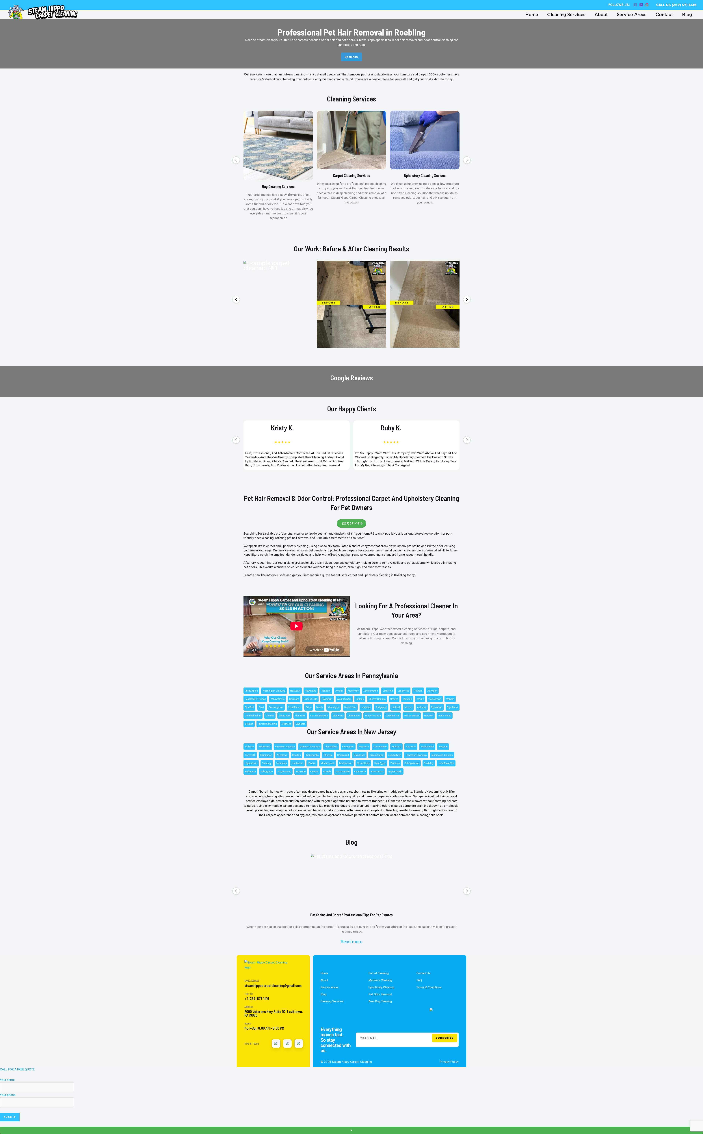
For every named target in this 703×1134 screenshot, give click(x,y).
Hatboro (418, 690)
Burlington (250, 771)
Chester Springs (377, 699)
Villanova (286, 723)
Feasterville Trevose (255, 699)
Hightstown (251, 763)
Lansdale (366, 707)
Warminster (350, 707)
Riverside (301, 771)
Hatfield (396, 707)
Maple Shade (395, 771)
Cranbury (266, 763)
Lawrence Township (416, 755)
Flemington (266, 755)
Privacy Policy (449, 1061)
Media (319, 707)
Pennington (348, 746)
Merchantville (342, 771)
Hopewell (411, 746)
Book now (351, 57)
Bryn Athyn (436, 707)
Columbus (281, 763)
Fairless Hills (310, 699)
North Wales (444, 715)
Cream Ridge (376, 755)
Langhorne (403, 690)
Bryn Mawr (452, 707)
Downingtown (276, 707)
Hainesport (343, 755)
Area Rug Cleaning (380, 1001)
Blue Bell (249, 707)
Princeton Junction (285, 746)
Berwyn (394, 699)
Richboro (326, 690)
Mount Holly (363, 763)
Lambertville (394, 755)
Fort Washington (319, 715)
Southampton (370, 690)
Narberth (428, 715)
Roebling (429, 763)
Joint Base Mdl (446, 763)
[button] (236, 160)
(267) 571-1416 (352, 523)
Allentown (282, 755)
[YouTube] (287, 1043)
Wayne (420, 699)
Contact (664, 14)
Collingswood (411, 763)
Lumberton (297, 763)
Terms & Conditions (429, 987)
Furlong (360, 699)
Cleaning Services (566, 14)
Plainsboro (359, 755)
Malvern (450, 699)
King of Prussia (373, 715)
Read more (351, 941)
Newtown (295, 690)
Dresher (270, 715)
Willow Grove (277, 699)
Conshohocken (253, 715)
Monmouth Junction (442, 755)
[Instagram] (641, 5)
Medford (396, 746)
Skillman (249, 746)
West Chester (344, 699)
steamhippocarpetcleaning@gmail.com (273, 985)
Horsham (294, 699)
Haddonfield (427, 746)
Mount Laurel (327, 763)
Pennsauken (377, 771)
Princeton (364, 746)
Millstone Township (310, 746)
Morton (408, 707)
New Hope (310, 690)
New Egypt (380, 763)
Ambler (339, 690)
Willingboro (267, 771)
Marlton (312, 763)
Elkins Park (284, 715)
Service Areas (631, 14)
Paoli (261, 707)
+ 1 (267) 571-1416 (256, 998)
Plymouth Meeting (267, 723)
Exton (309, 707)
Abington (432, 690)
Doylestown (435, 699)
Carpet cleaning (379, 973)
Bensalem (327, 699)
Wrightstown (284, 771)
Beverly (327, 771)
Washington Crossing (274, 690)
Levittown (388, 690)
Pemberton (360, 771)
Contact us (423, 973)
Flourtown (300, 715)
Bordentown (345, 763)
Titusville (327, 755)
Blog (687, 14)
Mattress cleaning (380, 980)
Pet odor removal (380, 994)
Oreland (249, 723)
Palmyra (314, 771)
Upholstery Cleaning (381, 987)
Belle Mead (264, 746)
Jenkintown (354, 715)
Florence (395, 763)
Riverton (296, 755)
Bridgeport (381, 707)
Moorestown (380, 746)
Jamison (407, 699)
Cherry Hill (250, 755)
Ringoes (443, 746)
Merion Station (411, 715)
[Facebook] (635, 5)
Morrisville (353, 690)
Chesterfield (331, 746)
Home (531, 14)
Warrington (333, 707)
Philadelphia (251, 690)
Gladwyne (338, 715)
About (601, 14)
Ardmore (421, 707)
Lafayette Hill (392, 715)
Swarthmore (294, 707)
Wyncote (300, 723)
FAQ (419, 980)
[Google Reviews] (647, 5)
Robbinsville (312, 755)
